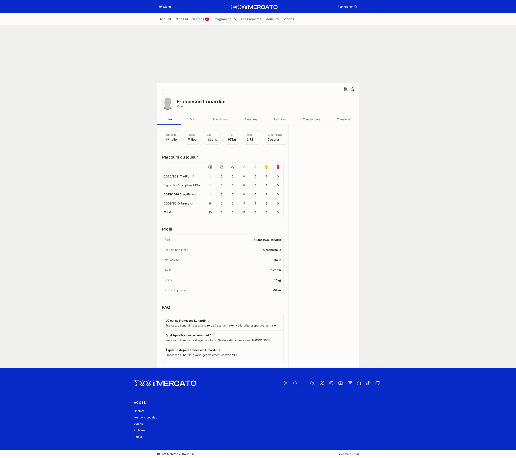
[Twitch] (378, 383)
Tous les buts (311, 119)
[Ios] (295, 383)
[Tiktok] (368, 383)
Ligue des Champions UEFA (182, 185)
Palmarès (280, 119)
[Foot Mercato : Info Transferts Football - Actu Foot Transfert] (254, 6)
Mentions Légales (145, 417)
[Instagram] (331, 383)
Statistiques (220, 119)
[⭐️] (352, 89)
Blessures (251, 119)
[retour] (163, 89)
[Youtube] (340, 383)
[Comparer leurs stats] (345, 89)
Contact (139, 411)
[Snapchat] (359, 383)
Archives (139, 430)
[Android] (286, 383)
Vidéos (138, 424)
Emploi (138, 436)
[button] (165, 6)
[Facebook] (313, 383)
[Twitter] (322, 383)
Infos (169, 119)
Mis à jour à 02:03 (348, 453)
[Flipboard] (350, 383)
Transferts (343, 119)
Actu (192, 119)
